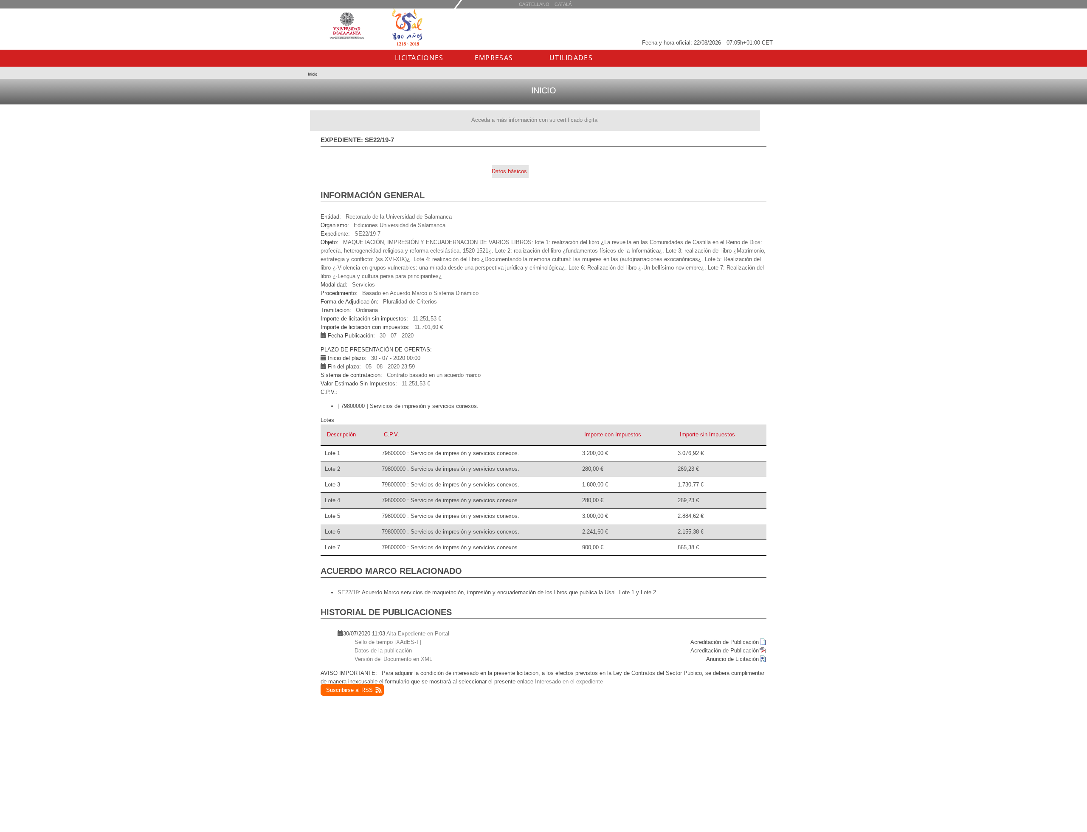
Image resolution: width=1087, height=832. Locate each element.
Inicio (312, 74)
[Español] (563, 4)
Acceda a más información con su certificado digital (535, 120)
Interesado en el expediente (569, 681)
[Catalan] (534, 4)
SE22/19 (348, 592)
